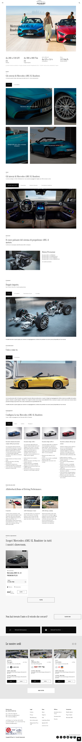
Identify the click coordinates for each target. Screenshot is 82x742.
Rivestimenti (23, 185)
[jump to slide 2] (39, 394)
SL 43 (9, 84)
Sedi (43, 717)
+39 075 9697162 (21, 721)
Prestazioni (30, 423)
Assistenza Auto (57, 716)
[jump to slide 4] (41, 394)
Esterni (9, 423)
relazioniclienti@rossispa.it (13, 715)
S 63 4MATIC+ (17, 84)
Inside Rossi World (46, 720)
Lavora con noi (45, 725)
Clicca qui (68, 616)
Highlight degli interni (12, 185)
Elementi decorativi (34, 185)
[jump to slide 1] (37, 394)
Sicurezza (38, 293)
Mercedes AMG (69, 717)
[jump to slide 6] (44, 394)
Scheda (21, 681)
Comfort (22, 423)
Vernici (9, 357)
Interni (15, 423)
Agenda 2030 (45, 722)
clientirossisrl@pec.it (12, 716)
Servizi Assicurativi (34, 720)
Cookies (31, 712)
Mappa (11, 681)
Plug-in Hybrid (69, 714)
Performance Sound (28, 293)
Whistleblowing (33, 717)
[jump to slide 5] (43, 394)
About (43, 712)
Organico (44, 714)
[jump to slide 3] (40, 394)
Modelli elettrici (69, 712)
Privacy (31, 714)
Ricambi (55, 719)
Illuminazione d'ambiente (47, 185)
